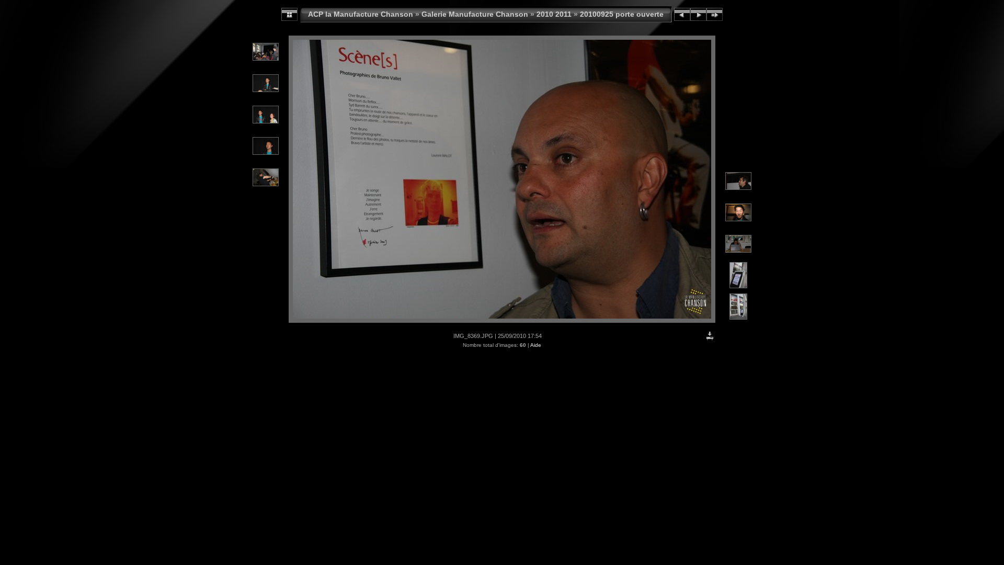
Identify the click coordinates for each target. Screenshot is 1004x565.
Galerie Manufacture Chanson (474, 14)
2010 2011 (554, 14)
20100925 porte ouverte (622, 14)
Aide (535, 345)
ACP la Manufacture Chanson (360, 14)
